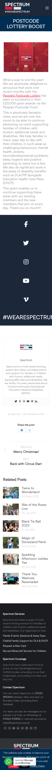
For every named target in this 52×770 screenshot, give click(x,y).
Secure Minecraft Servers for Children (24, 650)
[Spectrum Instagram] (26, 262)
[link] (22, 95)
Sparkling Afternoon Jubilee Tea (35, 558)
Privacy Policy (37, 765)
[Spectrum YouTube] (26, 281)
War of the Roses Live (34, 506)
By (14, 414)
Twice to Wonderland (30, 490)
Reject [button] (25, 766)
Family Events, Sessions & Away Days (24, 635)
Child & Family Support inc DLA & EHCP (25, 640)
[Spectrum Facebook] (26, 224)
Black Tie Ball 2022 (31, 523)
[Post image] (11, 492)
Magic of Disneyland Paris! (34, 540)
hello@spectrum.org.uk (16, 722)
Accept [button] (13, 766)
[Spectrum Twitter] (26, 243)
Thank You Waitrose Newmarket (30, 578)
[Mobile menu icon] (47, 8)
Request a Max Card (14, 645)
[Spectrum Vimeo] (26, 300)
